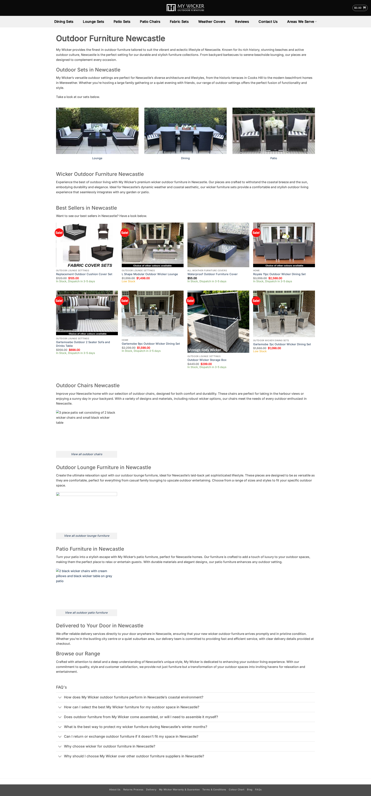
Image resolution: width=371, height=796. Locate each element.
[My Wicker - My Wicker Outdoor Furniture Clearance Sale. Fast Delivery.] (185, 8)
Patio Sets (122, 22)
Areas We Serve (300, 22)
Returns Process (133, 789)
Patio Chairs (150, 22)
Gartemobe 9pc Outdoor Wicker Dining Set (151, 343)
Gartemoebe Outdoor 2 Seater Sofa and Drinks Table (83, 344)
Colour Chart (236, 789)
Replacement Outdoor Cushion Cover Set (84, 274)
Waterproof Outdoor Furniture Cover (212, 274)
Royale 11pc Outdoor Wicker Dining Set (279, 274)
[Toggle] (60, 698)
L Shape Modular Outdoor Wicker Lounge (150, 274)
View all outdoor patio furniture (86, 612)
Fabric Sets (179, 22)
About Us (115, 789)
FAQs (258, 789)
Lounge (97, 158)
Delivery (151, 789)
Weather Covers (212, 22)
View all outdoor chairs (86, 454)
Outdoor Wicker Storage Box (206, 360)
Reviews (242, 22)
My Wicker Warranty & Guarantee (179, 789)
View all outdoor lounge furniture (86, 535)
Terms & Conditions (214, 789)
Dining (185, 158)
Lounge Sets (93, 22)
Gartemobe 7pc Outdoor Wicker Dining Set (282, 344)
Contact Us (268, 22)
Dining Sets (64, 22)
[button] (360, 8)
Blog (249, 789)
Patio (273, 158)
